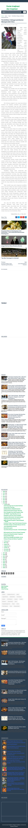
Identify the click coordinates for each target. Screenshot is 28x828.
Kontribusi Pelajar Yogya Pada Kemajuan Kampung (15, 523)
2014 (4, 499)
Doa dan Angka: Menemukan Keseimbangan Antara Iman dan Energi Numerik (15, 789)
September (6, 546)
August (5, 544)
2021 (4, 559)
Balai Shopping (4, 586)
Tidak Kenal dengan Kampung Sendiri (12, 518)
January (6, 504)
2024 (4, 564)
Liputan (15, 599)
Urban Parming (4, 589)
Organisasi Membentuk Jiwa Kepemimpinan (13, 517)
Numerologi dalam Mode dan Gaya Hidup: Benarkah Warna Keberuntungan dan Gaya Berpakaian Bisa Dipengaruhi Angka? (16, 768)
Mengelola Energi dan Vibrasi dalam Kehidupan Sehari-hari (17, 462)
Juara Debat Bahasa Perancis (10, 526)
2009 (4, 491)
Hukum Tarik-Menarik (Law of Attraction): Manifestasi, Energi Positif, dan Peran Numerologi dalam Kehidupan (16, 758)
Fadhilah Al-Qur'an (10, 594)
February (6, 541)
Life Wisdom (9, 599)
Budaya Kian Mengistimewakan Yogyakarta (13, 534)
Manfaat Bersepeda (8, 528)
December (6, 550)
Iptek (18, 594)
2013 (4, 498)
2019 (4, 556)
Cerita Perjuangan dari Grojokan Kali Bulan (13, 505)
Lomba (21, 599)
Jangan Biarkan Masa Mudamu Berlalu (11, 246)
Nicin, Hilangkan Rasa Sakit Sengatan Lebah (13, 512)
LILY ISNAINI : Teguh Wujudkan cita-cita (12, 513)
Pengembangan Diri (6, 603)
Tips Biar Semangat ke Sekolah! (10, 258)
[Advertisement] (9, 324)
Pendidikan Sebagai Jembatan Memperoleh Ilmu (14, 524)
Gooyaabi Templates (14, 826)
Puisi (11, 606)
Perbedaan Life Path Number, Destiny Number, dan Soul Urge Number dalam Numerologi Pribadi (16, 452)
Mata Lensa (3, 587)
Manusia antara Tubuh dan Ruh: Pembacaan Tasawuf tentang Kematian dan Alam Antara (15, 753)
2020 (4, 557)
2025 (4, 566)
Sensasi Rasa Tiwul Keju (9, 507)
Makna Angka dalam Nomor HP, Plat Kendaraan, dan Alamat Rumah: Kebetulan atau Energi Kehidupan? (17, 444)
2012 (4, 496)
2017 (4, 553)
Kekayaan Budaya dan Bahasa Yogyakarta (13, 538)
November (6, 549)
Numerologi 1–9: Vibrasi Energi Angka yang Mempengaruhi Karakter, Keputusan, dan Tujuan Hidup (17, 426)
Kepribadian (12, 596)
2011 (4, 494)
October (6, 547)
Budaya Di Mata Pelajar (9, 535)
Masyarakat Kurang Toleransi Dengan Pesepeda (14, 532)
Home (2, 15)
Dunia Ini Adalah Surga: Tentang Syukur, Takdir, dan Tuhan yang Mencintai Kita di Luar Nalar (15, 784)
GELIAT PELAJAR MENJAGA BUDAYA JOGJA (13, 537)
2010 (4, 493)
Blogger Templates (16, 824)
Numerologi (10, 601)
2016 (4, 502)
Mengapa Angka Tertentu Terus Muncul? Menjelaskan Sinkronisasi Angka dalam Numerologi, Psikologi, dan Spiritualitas (16, 773)
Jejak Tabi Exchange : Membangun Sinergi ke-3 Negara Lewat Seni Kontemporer (16, 397)
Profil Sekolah (5, 606)
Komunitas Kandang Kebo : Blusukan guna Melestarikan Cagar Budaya (17, 377)
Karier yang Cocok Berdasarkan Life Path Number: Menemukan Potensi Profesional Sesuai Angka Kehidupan (17, 387)
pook (18, 603)
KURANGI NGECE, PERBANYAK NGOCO (12, 509)
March (5, 542)
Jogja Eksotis (5, 596)
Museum (4, 601)
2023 (4, 562)
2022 (4, 561)
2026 (4, 567)
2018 (4, 554)
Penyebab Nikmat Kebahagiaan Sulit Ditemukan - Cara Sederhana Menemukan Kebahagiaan (12, 232)
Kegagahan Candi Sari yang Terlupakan (12, 515)
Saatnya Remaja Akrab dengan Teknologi (13, 510)
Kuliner (3, 599)
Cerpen (3, 594)
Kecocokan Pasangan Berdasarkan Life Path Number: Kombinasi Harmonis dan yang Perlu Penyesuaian (16, 416)
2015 (4, 501)
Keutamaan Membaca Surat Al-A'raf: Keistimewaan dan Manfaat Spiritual (17, 406)
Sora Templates (9, 824)
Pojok (9, 15)
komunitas (19, 596)
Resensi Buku (16, 606)
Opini (6, 15)
